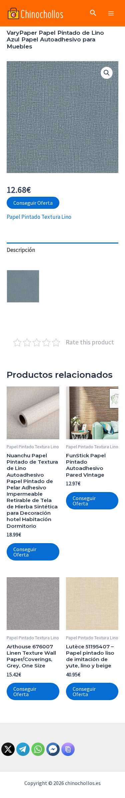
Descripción (21, 250)
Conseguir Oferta (33, 202)
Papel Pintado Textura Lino (39, 216)
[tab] (62, 250)
